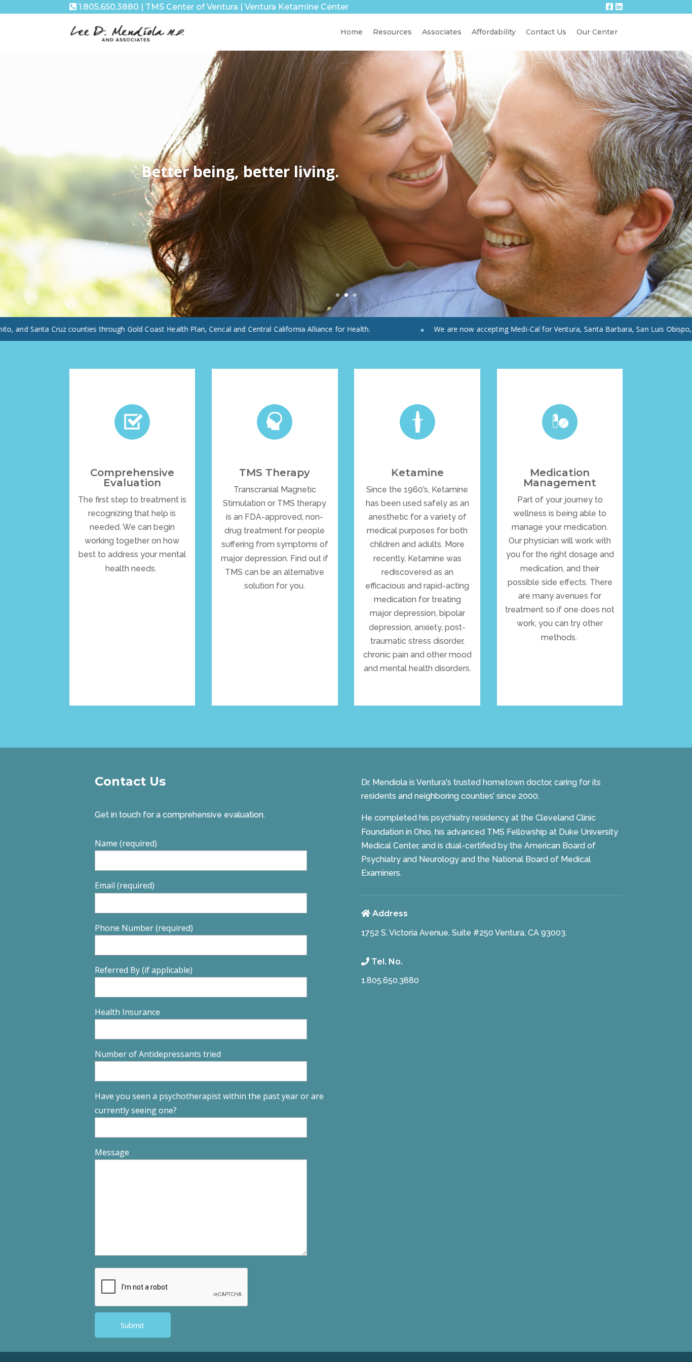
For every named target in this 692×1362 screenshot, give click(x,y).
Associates (442, 31)
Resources (392, 31)
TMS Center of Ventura (191, 7)
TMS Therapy (274, 472)
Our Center (597, 31)
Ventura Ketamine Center (297, 7)
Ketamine (417, 472)
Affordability (494, 31)
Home (351, 31)
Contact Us (546, 31)
